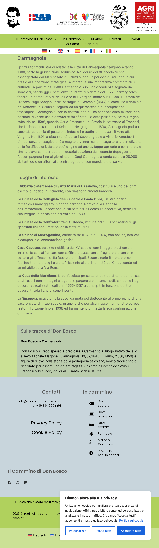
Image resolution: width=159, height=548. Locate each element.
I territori (115, 39)
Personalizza (77, 530)
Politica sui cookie (131, 520)
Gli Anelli (97, 39)
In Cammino (72, 39)
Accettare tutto (131, 530)
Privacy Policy (46, 423)
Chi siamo (72, 44)
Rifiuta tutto (103, 530)
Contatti (91, 44)
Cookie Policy (47, 432)
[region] (105, 515)
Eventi (135, 39)
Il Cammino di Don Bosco (34, 39)
